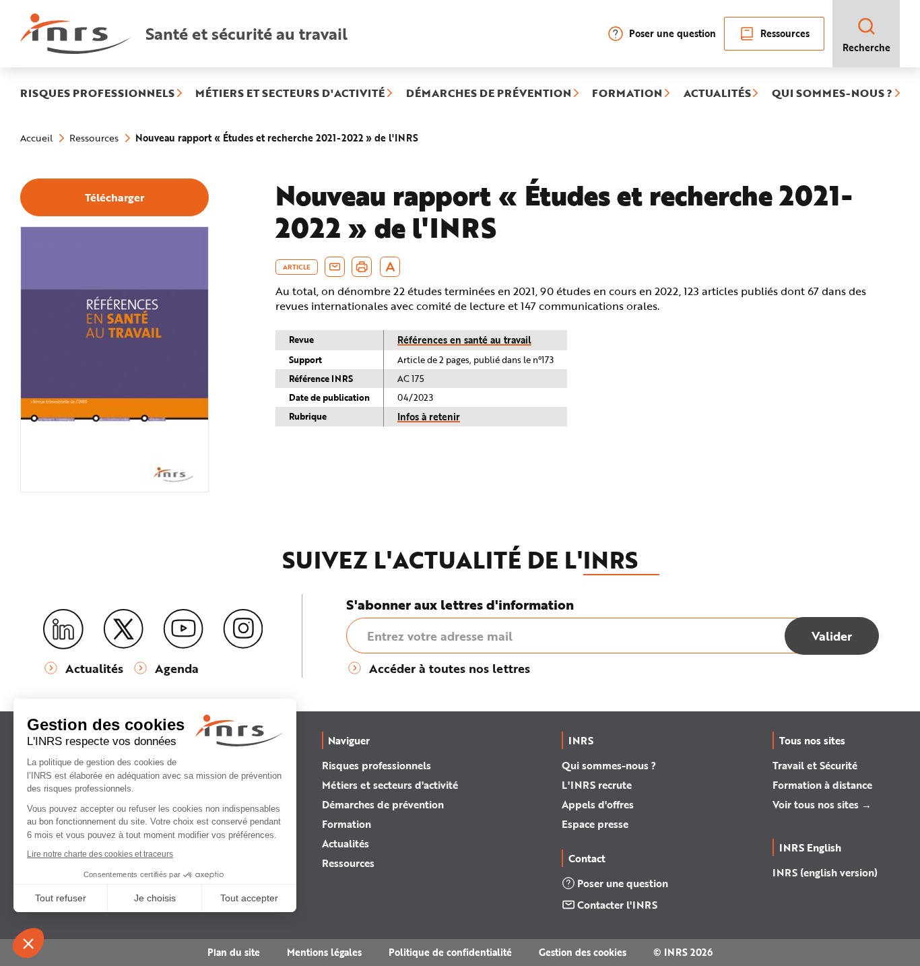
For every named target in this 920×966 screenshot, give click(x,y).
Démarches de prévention (383, 804)
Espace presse (595, 823)
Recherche (866, 47)
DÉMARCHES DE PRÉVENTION (488, 94)
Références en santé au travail (464, 340)
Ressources (785, 33)
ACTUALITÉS (717, 94)
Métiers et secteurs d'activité (390, 784)
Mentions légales (324, 952)
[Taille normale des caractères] (390, 266)
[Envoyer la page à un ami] (335, 267)
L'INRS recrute (597, 784)
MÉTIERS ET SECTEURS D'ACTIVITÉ (290, 94)
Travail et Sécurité (815, 765)
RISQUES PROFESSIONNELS (97, 94)
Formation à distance (822, 784)
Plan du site (233, 952)
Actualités (345, 843)
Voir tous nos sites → (822, 804)
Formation (346, 823)
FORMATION (627, 94)
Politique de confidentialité (450, 952)
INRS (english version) (825, 872)
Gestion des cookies (582, 952)
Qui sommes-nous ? (609, 765)
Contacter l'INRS (617, 904)
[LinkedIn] (63, 629)
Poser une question (672, 33)
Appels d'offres (598, 804)
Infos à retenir (428, 417)
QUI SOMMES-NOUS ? (832, 94)
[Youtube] (183, 629)
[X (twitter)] (123, 629)
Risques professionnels (376, 765)
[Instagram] (243, 629)
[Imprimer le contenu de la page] (362, 266)
